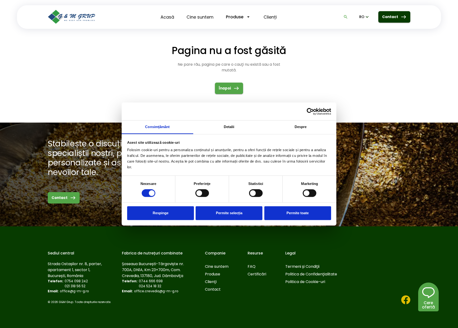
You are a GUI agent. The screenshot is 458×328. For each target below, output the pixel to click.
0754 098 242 (76, 281)
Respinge (160, 213)
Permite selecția (229, 213)
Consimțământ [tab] (157, 127)
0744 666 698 (151, 281)
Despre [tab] (301, 127)
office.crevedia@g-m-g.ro (156, 291)
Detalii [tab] (229, 127)
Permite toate (297, 213)
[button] (428, 305)
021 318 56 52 (75, 286)
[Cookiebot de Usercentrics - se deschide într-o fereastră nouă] (310, 111)
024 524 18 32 (150, 286)
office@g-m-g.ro (74, 291)
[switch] (202, 193)
